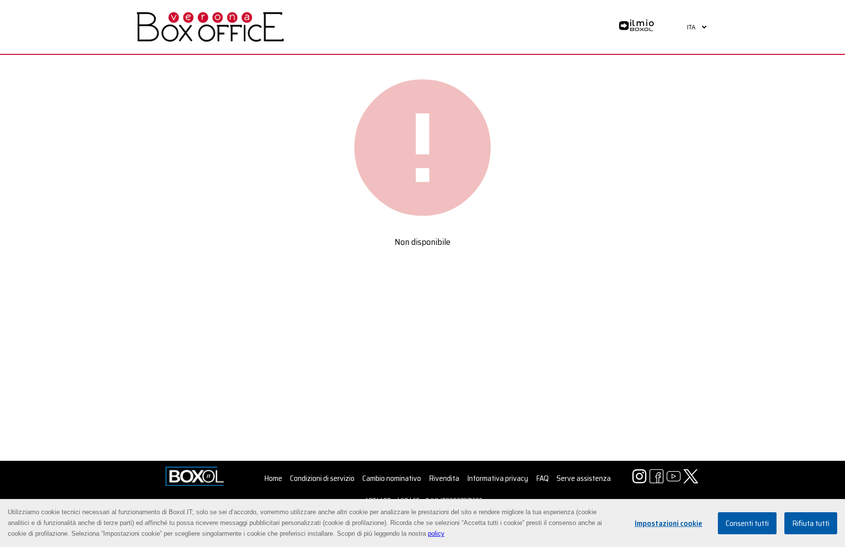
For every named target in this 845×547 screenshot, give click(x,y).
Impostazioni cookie (668, 523)
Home (273, 478)
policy (436, 533)
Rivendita (444, 478)
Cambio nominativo (391, 478)
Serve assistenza (583, 478)
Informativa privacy (497, 478)
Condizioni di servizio (322, 478)
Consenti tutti (747, 523)
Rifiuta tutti (810, 523)
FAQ (542, 478)
